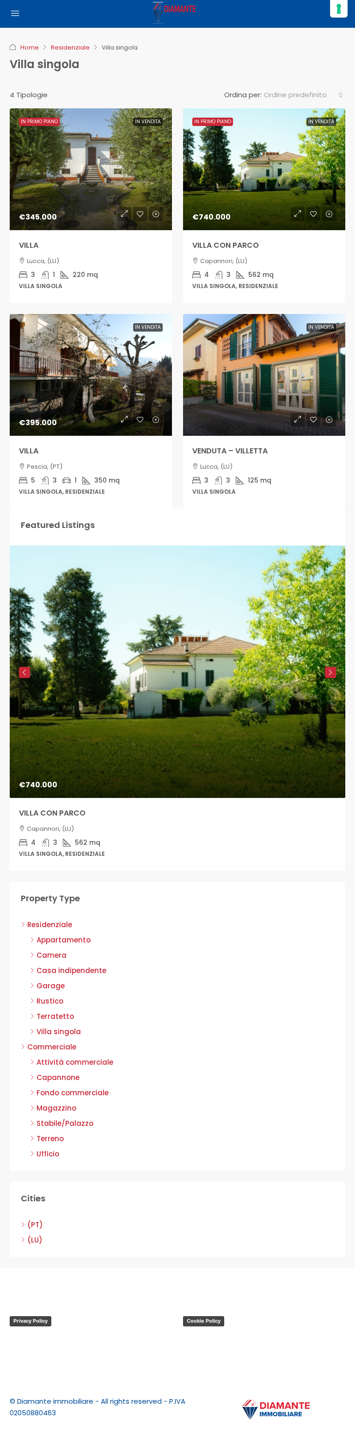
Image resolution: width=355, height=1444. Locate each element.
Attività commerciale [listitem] (75, 1062)
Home (29, 47)
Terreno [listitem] (50, 1138)
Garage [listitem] (51, 986)
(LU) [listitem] (35, 1240)
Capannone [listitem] (58, 1077)
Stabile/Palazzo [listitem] (65, 1123)
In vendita (148, 121)
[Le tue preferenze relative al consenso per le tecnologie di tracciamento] (339, 9)
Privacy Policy (30, 1321)
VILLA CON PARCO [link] (225, 245)
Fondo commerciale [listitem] (73, 1093)
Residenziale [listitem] (49, 924)
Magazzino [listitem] (56, 1108)
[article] (177, 708)
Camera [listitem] (52, 955)
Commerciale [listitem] (51, 1047)
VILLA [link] (28, 245)
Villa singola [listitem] (59, 1031)
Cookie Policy (203, 1321)
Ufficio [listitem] (48, 1154)
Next (330, 672)
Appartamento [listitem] (64, 940)
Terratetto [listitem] (55, 1016)
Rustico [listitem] (50, 1001)
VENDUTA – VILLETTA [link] (230, 451)
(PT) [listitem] (35, 1225)
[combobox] (303, 95)
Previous (24, 672)
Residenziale (70, 47)
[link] (91, 169)
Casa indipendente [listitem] (71, 970)
